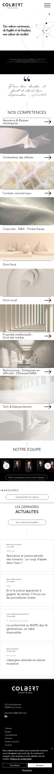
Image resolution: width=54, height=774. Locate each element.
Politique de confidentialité (21, 758)
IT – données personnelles (17, 621)
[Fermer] (50, 750)
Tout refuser (15, 765)
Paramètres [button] (27, 770)
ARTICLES (10, 551)
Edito (8, 586)
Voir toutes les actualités (27, 522)
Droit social (10, 655)
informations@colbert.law (15, 713)
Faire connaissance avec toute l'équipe (26, 477)
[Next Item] (47, 466)
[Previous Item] (6, 466)
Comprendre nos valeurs (27, 497)
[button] (49, 222)
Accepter (40, 765)
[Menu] (47, 5)
